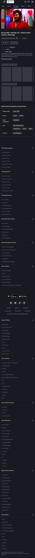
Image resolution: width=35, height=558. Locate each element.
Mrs (3, 383)
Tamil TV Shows (5, 161)
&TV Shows (4, 205)
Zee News (4, 409)
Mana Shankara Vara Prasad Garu (10, 380)
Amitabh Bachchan (6, 507)
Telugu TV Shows (6, 164)
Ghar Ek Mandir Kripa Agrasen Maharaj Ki (11, 288)
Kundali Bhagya (5, 339)
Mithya (4, 457)
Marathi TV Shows (6, 158)
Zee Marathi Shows (6, 208)
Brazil (3, 548)
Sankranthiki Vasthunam (7, 377)
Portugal (4, 551)
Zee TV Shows (5, 202)
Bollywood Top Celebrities (7, 473)
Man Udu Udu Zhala (6, 258)
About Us (16, 310)
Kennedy (4, 371)
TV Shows (16, 6)
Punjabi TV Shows (6, 169)
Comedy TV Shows (6, 187)
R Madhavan (5, 477)
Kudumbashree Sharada (8, 37)
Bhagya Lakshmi (6, 279)
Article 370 (4, 392)
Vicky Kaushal (5, 495)
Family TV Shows (6, 184)
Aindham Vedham (6, 445)
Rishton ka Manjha (6, 273)
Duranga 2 (4, 454)
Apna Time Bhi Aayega (7, 232)
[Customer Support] (28, 1)
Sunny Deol (5, 498)
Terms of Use (17, 313)
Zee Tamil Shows (6, 214)
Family (10, 50)
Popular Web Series (6, 422)
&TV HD (4, 415)
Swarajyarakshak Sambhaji (8, 264)
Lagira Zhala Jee (6, 255)
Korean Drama (5, 353)
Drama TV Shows (6, 178)
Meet (3, 276)
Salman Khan (5, 486)
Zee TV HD (4, 412)
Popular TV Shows (5, 322)
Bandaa (4, 397)
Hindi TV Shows (5, 155)
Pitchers (4, 468)
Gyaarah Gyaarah (6, 433)
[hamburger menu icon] (32, 1)
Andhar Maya (5, 439)
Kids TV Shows (5, 356)
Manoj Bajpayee (6, 489)
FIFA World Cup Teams (7, 530)
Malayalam (12, 46)
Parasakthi (4, 395)
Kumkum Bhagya (6, 336)
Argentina (4, 542)
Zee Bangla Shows (6, 217)
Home (2, 6)
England (4, 545)
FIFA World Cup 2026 (7, 527)
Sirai (3, 386)
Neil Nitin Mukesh (6, 501)
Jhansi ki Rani (5, 333)
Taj (3, 459)
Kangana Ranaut (6, 510)
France (4, 536)
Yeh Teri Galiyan (6, 229)
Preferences (27, 313)
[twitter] (19, 305)
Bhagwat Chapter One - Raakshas (10, 365)
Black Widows (5, 451)
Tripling (4, 465)
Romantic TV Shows (6, 181)
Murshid (4, 430)
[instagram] (14, 305)
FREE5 (29, 6)
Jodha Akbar (5, 226)
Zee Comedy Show (6, 282)
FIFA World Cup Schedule (8, 533)
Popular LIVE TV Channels (7, 405)
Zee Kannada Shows (7, 211)
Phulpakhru (5, 261)
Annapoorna (5, 347)
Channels (8, 310)
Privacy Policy (7, 313)
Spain (3, 539)
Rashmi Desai (5, 513)
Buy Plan (11, 1)
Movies (23, 6)
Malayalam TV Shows (7, 167)
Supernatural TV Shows (7, 193)
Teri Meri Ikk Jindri (6, 240)
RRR (3, 400)
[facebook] (10, 305)
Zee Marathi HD (6, 418)
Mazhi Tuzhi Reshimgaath (8, 249)
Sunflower (4, 462)
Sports (9, 6)
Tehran (4, 374)
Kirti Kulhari (5, 504)
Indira (3, 350)
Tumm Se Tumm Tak (7, 330)
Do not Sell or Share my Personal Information (17, 316)
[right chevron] (3, 73)
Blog (3, 521)
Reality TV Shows (6, 190)
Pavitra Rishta (5, 234)
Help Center (25, 310)
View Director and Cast (6, 58)
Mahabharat (5, 327)
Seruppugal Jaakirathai (7, 442)
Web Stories (5, 524)
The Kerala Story (6, 389)
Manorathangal (5, 436)
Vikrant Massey (5, 480)
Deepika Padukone (6, 483)
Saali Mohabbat (6, 368)
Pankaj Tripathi (5, 492)
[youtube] (23, 305)
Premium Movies (5, 360)
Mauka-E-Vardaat (6, 285)
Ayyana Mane (5, 427)
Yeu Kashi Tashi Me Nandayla (9, 252)
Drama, (6, 50)
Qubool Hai (4, 237)
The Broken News (6, 448)
